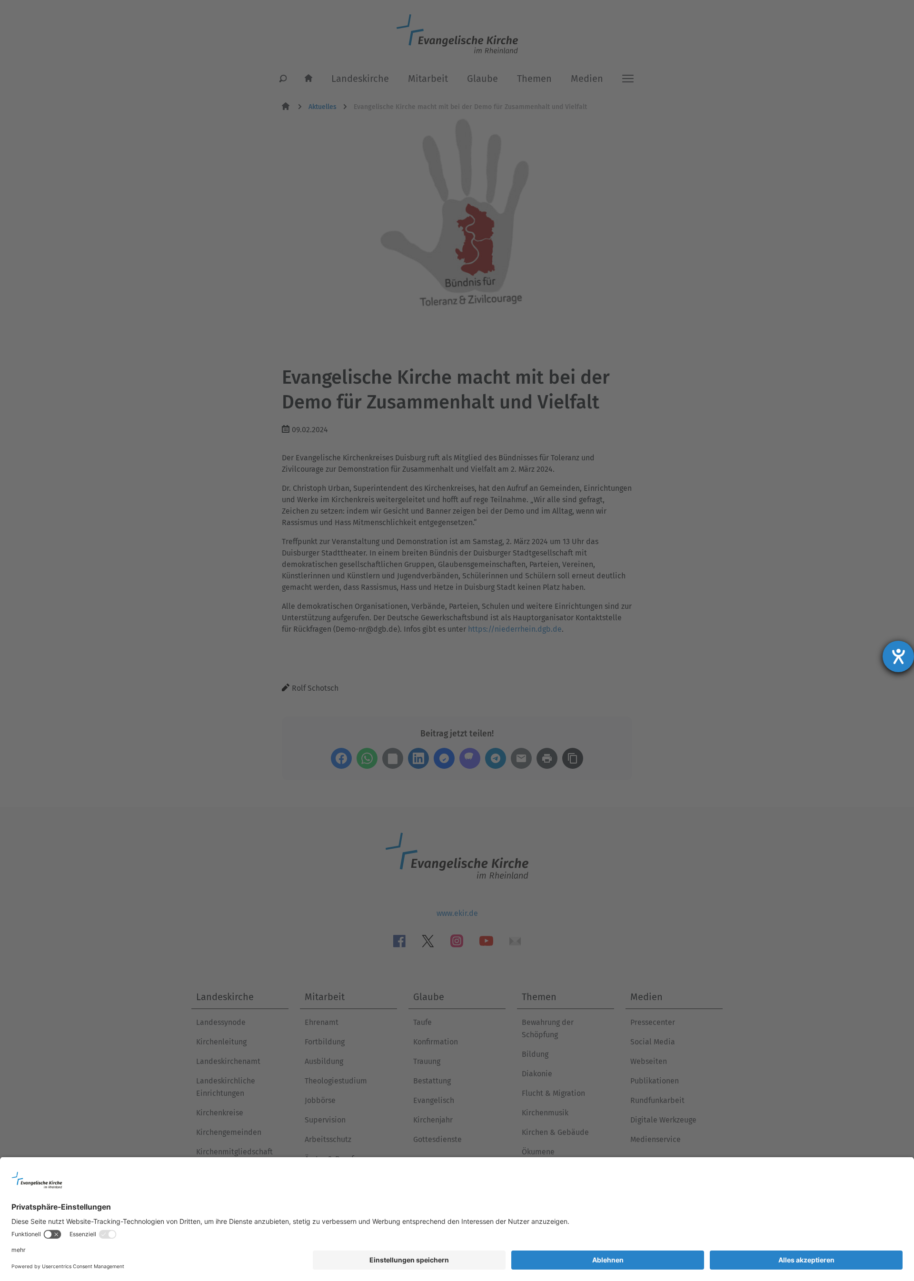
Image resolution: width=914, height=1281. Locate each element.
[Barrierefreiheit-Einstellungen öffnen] (898, 656)
